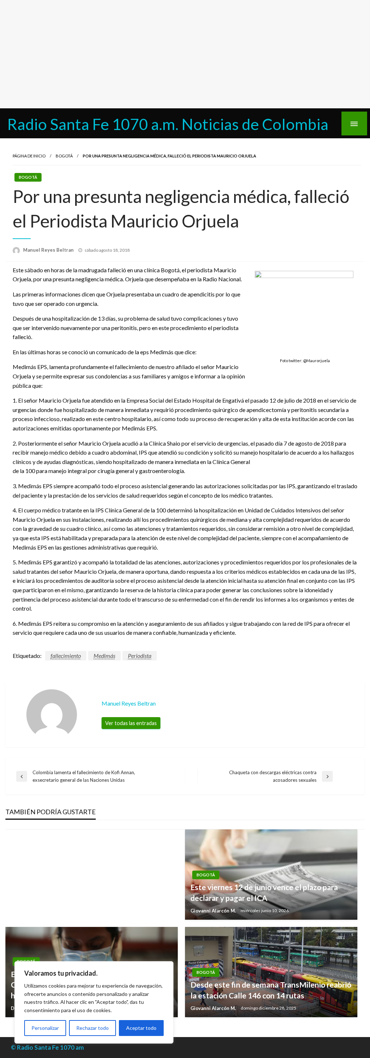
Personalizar (45, 1028)
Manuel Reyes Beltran (49, 250)
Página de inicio (29, 155)
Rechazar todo (92, 1028)
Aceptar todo (141, 1028)
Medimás (104, 655)
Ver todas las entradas (131, 723)
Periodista (139, 655)
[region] (93, 1002)
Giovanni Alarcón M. (213, 911)
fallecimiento (66, 655)
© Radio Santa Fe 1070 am (47, 1047)
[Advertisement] (185, 54)
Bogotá (64, 155)
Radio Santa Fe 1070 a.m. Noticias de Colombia (167, 123)
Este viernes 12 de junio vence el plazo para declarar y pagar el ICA (264, 892)
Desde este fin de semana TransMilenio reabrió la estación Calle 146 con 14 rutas (270, 990)
